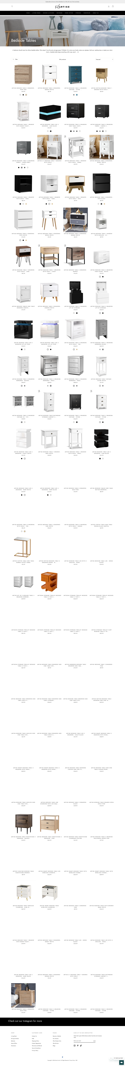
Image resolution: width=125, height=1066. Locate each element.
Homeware (87, 13)
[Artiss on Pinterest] (78, 1045)
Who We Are (56, 1043)
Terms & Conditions (36, 1048)
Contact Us (34, 1036)
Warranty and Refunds (37, 1045)
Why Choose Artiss (57, 1041)
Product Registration (36, 1043)
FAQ (33, 1038)
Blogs (54, 1045)
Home (28, 13)
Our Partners (56, 1038)
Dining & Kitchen (48, 13)
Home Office (69, 13)
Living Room (36, 13)
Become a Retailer (57, 1036)
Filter (16, 59)
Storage (78, 13)
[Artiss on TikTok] (81, 1045)
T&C (76, 1060)
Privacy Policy (35, 1050)
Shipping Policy (35, 1041)
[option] (62, 2)
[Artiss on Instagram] (74, 1045)
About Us (96, 13)
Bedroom (59, 13)
